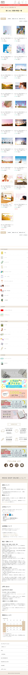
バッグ (5, 324)
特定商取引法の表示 (5, 661)
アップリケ (6, 339)
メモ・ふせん (7, 276)
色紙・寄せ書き (7, 290)
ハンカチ (6, 343)
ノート (5, 257)
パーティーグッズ (7, 358)
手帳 (5, 252)
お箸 (5, 348)
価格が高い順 (22, 18)
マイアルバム (7, 314)
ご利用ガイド (3, 646)
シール (5, 266)
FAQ (2, 650)
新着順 (9, 18)
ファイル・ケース (7, 271)
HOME (2, 7)
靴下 (5, 329)
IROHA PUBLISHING (15, 673)
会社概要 (2, 665)
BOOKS (5, 363)
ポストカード (7, 285)
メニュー (26, 3)
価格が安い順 (15, 18)
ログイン (15, 3)
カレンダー (6, 295)
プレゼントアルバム (8, 310)
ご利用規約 (3, 654)
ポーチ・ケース (7, 334)
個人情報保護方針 (4, 658)
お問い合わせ (3, 669)
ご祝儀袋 (6, 300)
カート (23, 3)
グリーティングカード (8, 281)
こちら (7, 510)
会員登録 (19, 3)
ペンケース (6, 262)
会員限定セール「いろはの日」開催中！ (10, 535)
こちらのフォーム (20, 593)
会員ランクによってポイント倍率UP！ (10, 533)
